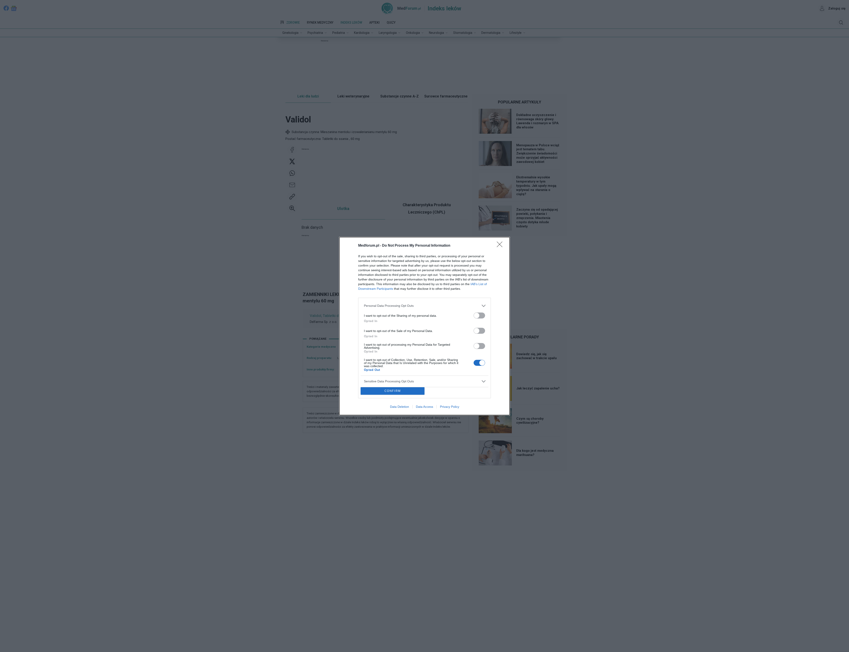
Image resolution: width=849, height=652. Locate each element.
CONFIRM (392, 391)
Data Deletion (399, 406)
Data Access (424, 406)
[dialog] (424, 326)
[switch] (479, 315)
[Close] (501, 246)
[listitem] (424, 305)
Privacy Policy (449, 406)
